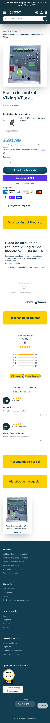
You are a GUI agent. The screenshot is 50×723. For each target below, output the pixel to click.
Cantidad (6, 157)
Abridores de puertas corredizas (15, 558)
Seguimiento (7, 647)
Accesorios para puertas (12, 569)
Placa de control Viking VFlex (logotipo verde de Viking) (17, 514)
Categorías (7, 620)
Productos (14, 31)
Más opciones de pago (25, 183)
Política (5, 596)
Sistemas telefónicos (11, 565)
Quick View (12, 131)
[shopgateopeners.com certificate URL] (35, 303)
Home (5, 31)
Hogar (5, 616)
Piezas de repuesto (10, 573)
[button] (41, 415)
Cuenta (41, 12)
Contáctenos (8, 592)
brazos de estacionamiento (13, 562)
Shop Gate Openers (28, 718)
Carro (46, 12)
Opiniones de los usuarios (13, 651)
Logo (15, 12)
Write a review (17, 376)
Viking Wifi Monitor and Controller (32, 118)
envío (22, 145)
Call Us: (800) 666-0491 (12, 654)
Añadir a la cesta (25, 170)
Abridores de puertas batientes (15, 554)
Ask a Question (33, 376)
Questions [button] (29, 387)
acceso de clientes (10, 643)
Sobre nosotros (9, 589)
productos (6, 623)
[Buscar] (45, 19)
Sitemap (6, 627)
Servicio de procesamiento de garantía (18, 600)
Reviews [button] (16, 387)
